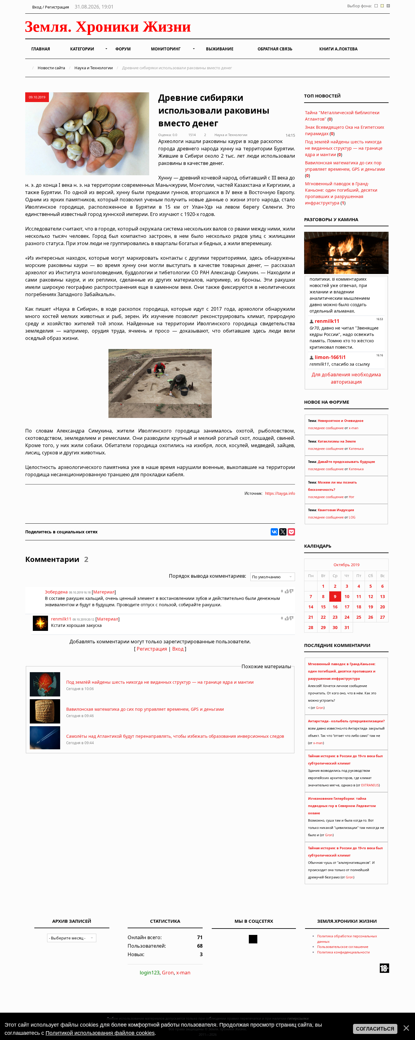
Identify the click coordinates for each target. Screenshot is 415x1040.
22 (323, 617)
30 (335, 627)
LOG (352, 517)
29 (323, 627)
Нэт (351, 497)
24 (347, 617)
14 (310, 607)
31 (347, 627)
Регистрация (152, 648)
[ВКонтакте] (274, 531)
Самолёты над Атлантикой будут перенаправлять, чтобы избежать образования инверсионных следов (175, 736)
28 (310, 627)
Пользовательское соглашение (342, 946)
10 (347, 596)
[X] (282, 531)
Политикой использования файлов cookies (100, 1033)
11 (358, 596)
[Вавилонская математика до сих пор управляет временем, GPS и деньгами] (45, 722)
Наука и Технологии (93, 67)
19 (370, 607)
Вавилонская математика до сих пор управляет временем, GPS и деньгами (145, 709)
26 (370, 617)
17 (347, 607)
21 (310, 617)
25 (358, 617)
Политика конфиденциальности (343, 952)
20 (382, 607)
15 (323, 607)
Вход (177, 648)
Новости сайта (51, 67)
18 (358, 607)
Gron (320, 708)
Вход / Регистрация (50, 7)
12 (370, 596)
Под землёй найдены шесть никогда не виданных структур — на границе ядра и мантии (160, 682)
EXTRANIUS (370, 785)
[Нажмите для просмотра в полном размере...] (160, 416)
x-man (353, 428)
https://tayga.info (280, 493)
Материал (104, 592)
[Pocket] (291, 531)
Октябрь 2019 (346, 564)
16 (335, 607)
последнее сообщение (326, 428)
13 (382, 596)
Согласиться (375, 1028)
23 (335, 617)
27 (382, 617)
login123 (149, 972)
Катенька (356, 448)
